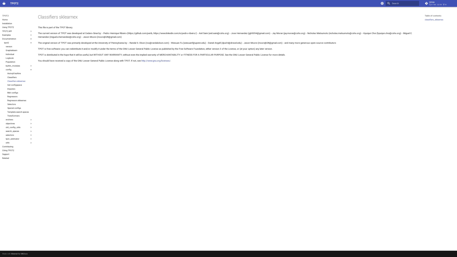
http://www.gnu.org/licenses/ (155, 60)
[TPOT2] (4, 3)
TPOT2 (5, 16)
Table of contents (433, 16)
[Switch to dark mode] (382, 3)
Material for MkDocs (19, 254)
